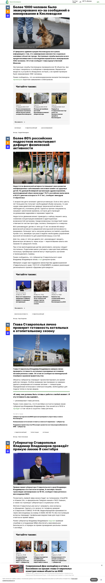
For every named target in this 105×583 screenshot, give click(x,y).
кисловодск (18, 128)
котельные (46, 432)
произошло (18, 80)
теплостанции (35, 432)
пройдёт (17, 409)
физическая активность (21, 314)
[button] (17, 569)
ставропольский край (31, 128)
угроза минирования (46, 128)
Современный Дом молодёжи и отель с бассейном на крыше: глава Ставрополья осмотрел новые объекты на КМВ (49, 568)
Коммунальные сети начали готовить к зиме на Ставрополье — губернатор (38, 422)
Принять (94, 579)
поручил (51, 521)
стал (40, 259)
